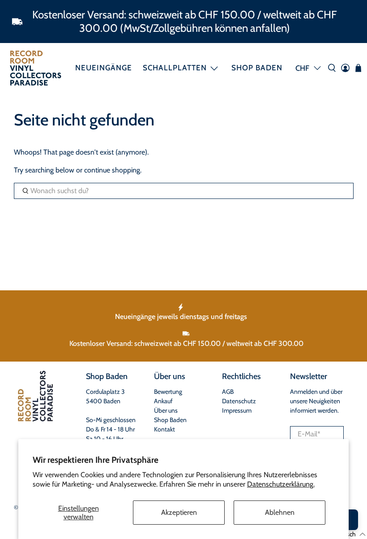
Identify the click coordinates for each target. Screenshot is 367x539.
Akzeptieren (179, 512)
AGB (228, 392)
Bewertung (168, 392)
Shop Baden (256, 67)
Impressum (237, 410)
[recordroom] (35, 68)
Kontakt (164, 429)
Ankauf (163, 401)
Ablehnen (279, 512)
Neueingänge (103, 67)
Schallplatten (175, 67)
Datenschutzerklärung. (281, 484)
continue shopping (112, 170)
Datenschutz (239, 401)
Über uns (166, 410)
